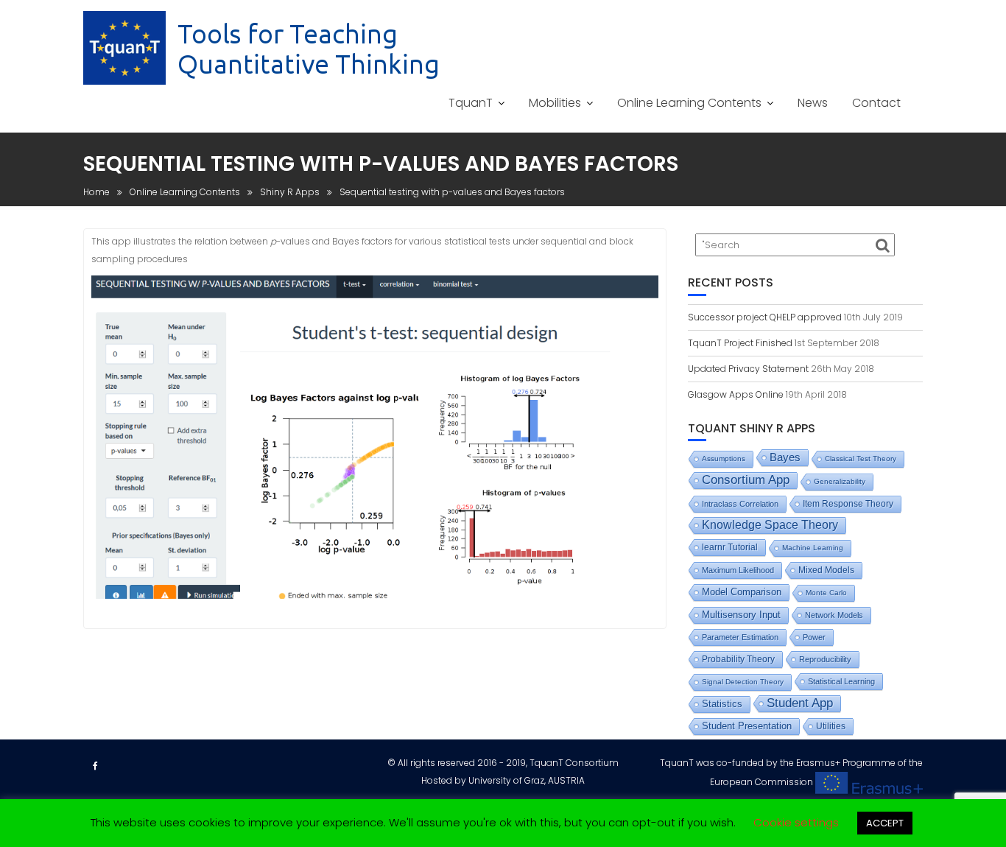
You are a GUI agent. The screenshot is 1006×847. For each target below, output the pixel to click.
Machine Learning (812, 548)
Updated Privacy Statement (748, 368)
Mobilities (555, 102)
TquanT (471, 102)
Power (814, 637)
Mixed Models (826, 570)
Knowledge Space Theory (770, 525)
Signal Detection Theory (743, 682)
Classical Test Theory (860, 458)
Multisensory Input (741, 615)
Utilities (830, 726)
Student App (800, 703)
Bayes (785, 457)
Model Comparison (741, 591)
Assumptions (723, 458)
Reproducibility (825, 659)
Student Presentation (747, 726)
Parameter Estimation (740, 637)
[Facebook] (95, 766)
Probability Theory (738, 659)
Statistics (722, 703)
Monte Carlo (826, 592)
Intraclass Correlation (740, 503)
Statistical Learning (841, 681)
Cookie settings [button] (796, 822)
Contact (876, 102)
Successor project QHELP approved (765, 317)
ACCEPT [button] (885, 823)
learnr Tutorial (730, 547)
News (813, 102)
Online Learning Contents (689, 102)
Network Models (834, 615)
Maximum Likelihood (738, 570)
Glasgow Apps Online (736, 394)
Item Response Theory (848, 503)
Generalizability (839, 481)
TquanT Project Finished (740, 343)
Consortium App (745, 480)
